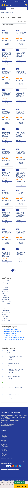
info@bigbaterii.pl (8, 463)
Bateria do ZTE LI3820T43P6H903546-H (15, 340)
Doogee (6, 314)
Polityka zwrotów (18, 480)
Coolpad (6, 299)
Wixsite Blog (10, 469)
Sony (13, 12)
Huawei (6, 304)
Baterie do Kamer (7, 12)
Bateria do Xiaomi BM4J (11, 335)
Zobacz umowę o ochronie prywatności (21, 485)
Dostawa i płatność (10, 480)
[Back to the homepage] (1, 12)
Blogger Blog (16, 469)
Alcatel (6, 308)
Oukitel (6, 318)
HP (5, 287)
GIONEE (6, 320)
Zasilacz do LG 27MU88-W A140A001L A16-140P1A (4, 446)
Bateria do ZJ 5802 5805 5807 (4, 450)
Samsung (7, 283)
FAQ (24, 480)
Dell (5, 291)
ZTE (5, 293)
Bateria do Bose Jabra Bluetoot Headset (4, 441)
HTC (5, 316)
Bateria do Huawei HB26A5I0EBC (13, 331)
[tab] (2, 21)
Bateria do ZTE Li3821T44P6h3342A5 (14, 342)
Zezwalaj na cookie (19, 482)
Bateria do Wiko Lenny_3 (11, 333)
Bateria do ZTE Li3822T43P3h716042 (14, 337)
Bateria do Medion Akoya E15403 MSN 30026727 (4, 454)
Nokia (6, 306)
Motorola (7, 301)
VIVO (6, 289)
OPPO (6, 295)
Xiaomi (6, 297)
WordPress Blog (4, 469)
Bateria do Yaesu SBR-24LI (11, 329)
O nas (3, 480)
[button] (2, 8)
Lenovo (6, 280)
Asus (6, 285)
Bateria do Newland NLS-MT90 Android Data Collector (4, 434)
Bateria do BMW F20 (3, 438)
